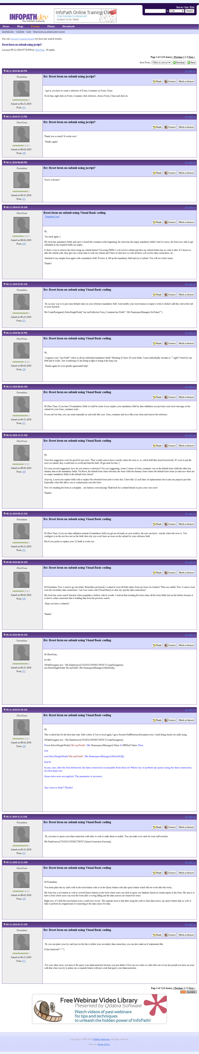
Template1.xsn (52, 216)
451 (24, 107)
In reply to (190, 71)
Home (6, 26)
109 (24, 153)
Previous (180, 62)
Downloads (69, 26)
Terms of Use (104, 1044)
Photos (51, 26)
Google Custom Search (22, 38)
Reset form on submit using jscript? (49, 31)
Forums (35, 26)
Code (28, 31)
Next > (192, 57)
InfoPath (20, 31)
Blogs (20, 26)
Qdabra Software (101, 1039)
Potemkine (22, 77)
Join (186, 7)
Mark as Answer (186, 81)
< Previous (177, 57)
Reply (159, 81)
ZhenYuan (40, 50)
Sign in (179, 7)
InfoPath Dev (8, 31)
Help (192, 7)
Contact (172, 81)
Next (193, 62)
